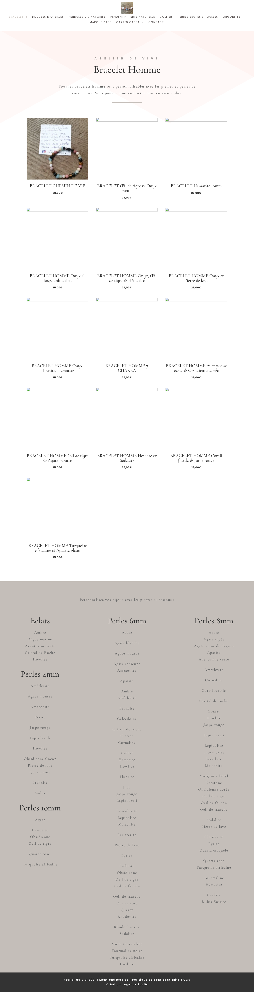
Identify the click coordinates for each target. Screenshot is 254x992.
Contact (156, 22)
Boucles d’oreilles (48, 17)
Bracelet (16, 17)
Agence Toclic (136, 984)
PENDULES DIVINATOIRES (87, 17)
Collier (166, 17)
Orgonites (232, 17)
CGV (187, 980)
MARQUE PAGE (101, 22)
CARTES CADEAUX (130, 22)
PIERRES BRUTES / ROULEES (197, 17)
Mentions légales (114, 980)
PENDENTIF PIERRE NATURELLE (132, 17)
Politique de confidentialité (156, 980)
